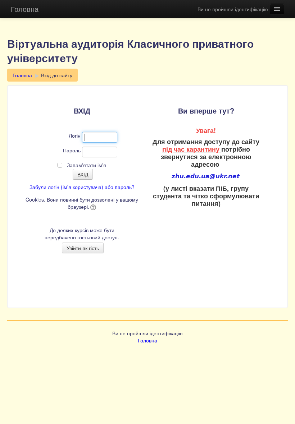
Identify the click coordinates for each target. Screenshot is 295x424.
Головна (24, 9)
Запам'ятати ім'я (86, 165)
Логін (75, 135)
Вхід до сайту (56, 75)
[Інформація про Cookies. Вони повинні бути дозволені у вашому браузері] (92, 206)
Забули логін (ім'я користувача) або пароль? (82, 186)
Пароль (72, 150)
